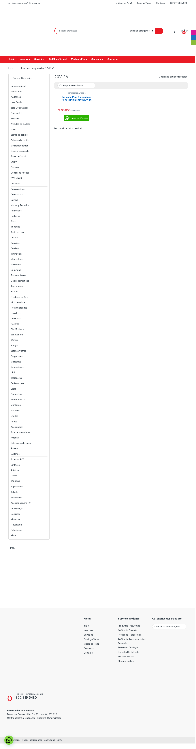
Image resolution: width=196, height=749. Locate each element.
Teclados (15, 226)
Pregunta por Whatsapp (78, 118)
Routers (14, 448)
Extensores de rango (21, 443)
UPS (13, 372)
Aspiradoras (17, 286)
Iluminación (16, 253)
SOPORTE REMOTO (179, 3)
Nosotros (25, 59)
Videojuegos (17, 508)
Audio (13, 129)
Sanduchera (17, 334)
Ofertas (14, 416)
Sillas (13, 221)
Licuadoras (16, 318)
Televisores (16, 497)
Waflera (14, 340)
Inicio (12, 59)
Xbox (13, 535)
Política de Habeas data (129, 634)
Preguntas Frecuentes (129, 625)
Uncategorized (18, 86)
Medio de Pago (79, 59)
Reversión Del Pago (128, 647)
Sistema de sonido (20, 151)
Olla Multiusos (17, 329)
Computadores (18, 189)
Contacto (160, 3)
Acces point (16, 427)
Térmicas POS (18, 399)
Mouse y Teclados (20, 205)
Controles (15, 514)
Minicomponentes (19, 145)
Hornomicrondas (19, 307)
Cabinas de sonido (20, 140)
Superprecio (17, 486)
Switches (15, 454)
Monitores (16, 405)
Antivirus (15, 470)
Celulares (15, 183)
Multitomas (16, 361)
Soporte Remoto (126, 656)
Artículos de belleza (20, 124)
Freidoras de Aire (19, 297)
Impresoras (16, 378)
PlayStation (16, 524)
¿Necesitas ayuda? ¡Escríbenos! (25, 3)
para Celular (17, 102)
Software (15, 465)
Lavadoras (16, 313)
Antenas (15, 437)
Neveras (15, 324)
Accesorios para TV (20, 503)
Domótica (15, 243)
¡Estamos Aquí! (125, 3)
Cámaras (15, 167)
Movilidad (15, 410)
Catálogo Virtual (144, 3)
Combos (15, 248)
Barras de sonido (19, 134)
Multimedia (16, 264)
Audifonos (16, 97)
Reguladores (17, 367)
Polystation (16, 530)
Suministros (16, 394)
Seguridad (16, 270)
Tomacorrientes (18, 275)
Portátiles (15, 216)
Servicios (39, 59)
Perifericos (16, 210)
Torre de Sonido (19, 156)
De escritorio (17, 194)
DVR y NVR (16, 178)
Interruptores (17, 259)
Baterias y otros (18, 351)
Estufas (14, 291)
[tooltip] (193, 27)
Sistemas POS (17, 459)
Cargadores (73, 93)
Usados (14, 237)
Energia (82, 93)
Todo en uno (17, 232)
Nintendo (15, 519)
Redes (14, 421)
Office (14, 475)
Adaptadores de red (21, 432)
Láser (13, 388)
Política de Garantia (127, 630)
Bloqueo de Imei (126, 661)
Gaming (14, 200)
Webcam (15, 118)
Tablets (14, 492)
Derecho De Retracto (128, 652)
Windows (15, 481)
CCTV (14, 162)
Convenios (97, 59)
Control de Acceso (20, 172)
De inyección (17, 383)
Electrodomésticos (20, 280)
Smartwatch (16, 113)
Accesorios (16, 91)
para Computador (19, 107)
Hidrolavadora (18, 302)
